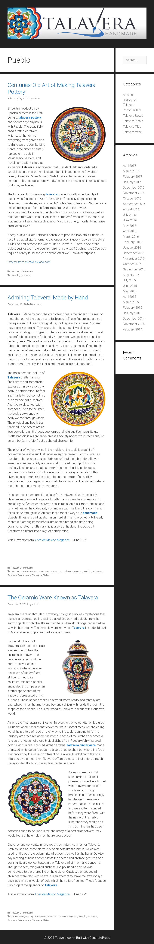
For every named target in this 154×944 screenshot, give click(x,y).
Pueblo (15, 275)
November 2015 (134, 258)
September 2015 (134, 269)
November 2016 (134, 193)
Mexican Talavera (63, 571)
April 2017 (129, 165)
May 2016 (129, 226)
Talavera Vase (132, 132)
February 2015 (132, 307)
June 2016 (130, 220)
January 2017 (132, 182)
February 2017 (132, 176)
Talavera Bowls (133, 115)
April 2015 (129, 296)
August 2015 (131, 275)
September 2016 (134, 204)
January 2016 (132, 247)
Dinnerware (17, 916)
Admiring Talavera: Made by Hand (48, 297)
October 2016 (132, 198)
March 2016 (131, 236)
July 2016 (129, 215)
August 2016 (131, 209)
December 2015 (133, 253)
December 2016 (133, 187)
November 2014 (134, 324)
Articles (128, 95)
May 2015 (129, 291)
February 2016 (132, 242)
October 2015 (132, 264)
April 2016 (129, 231)
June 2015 (130, 286)
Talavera (25, 275)
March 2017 (131, 171)
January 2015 (132, 313)
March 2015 (131, 302)
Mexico (78, 571)
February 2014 (132, 329)
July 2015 (129, 280)
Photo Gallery (132, 110)
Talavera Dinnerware (19, 575)
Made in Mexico (43, 571)
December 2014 (133, 318)
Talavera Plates (40, 575)
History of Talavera (22, 271)
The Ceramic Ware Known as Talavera (53, 597)
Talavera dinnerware (81, 745)
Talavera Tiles (132, 126)
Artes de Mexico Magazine (52, 540)
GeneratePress (99, 937)
